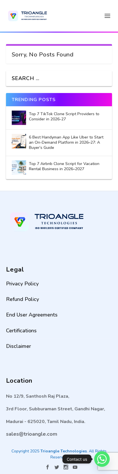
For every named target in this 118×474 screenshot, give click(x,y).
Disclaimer (18, 346)
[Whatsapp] (102, 459)
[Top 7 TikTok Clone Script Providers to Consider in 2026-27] (19, 118)
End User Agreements (32, 314)
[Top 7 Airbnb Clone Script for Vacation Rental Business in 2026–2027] (19, 167)
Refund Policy (22, 299)
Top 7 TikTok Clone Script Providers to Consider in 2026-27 (64, 116)
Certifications (21, 330)
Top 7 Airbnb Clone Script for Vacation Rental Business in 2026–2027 (64, 166)
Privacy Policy (22, 283)
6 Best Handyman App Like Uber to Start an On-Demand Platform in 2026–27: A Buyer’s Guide (66, 142)
